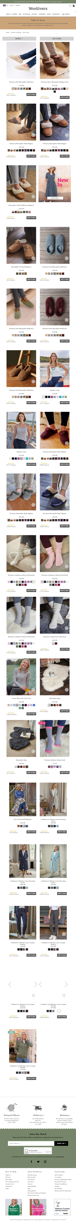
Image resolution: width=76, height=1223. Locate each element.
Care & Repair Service (12, 1181)
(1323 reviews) (11, 714)
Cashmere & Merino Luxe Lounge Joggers (23, 943)
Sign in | (12, 5)
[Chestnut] (45, 89)
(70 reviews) (10, 218)
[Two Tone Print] (14, 705)
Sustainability (32, 1186)
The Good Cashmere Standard (37, 1193)
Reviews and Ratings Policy (63, 1179)
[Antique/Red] (18, 826)
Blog (29, 1188)
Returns (7, 1177)
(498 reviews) (11, 156)
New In (8, 14)
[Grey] (16, 89)
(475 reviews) (14, 955)
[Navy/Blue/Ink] (27, 826)
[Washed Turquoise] (60, 397)
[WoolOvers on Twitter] (38, 1161)
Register (18, 5)
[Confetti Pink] (9, 582)
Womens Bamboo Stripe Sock (54, 760)
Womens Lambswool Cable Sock (54, 636)
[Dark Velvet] (23, 582)
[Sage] (24, 89)
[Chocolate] (55, 92)
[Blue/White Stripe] (11, 705)
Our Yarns (31, 1181)
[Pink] (18, 89)
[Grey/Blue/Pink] (52, 767)
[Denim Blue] (62, 89)
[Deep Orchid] (52, 397)
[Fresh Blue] (63, 397)
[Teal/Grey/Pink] (49, 767)
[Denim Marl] (55, 826)
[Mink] (42, 89)
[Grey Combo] (24, 826)
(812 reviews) (44, 1017)
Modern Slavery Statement (63, 1191)
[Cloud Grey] (27, 212)
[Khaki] (23, 708)
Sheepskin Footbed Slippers (21, 267)
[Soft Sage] (17, 585)
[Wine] (30, 89)
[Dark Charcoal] (49, 826)
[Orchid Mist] (25, 582)
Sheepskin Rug (54, 698)
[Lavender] (21, 826)
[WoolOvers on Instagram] (45, 1161)
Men (20, 14)
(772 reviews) (44, 98)
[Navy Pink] (57, 767)
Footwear (26, 14)
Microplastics (32, 1191)
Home (49, 14)
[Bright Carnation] (23, 585)
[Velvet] (25, 585)
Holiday (34, 14)
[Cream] (34, 582)
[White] (43, 397)
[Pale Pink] (57, 397)
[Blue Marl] (57, 826)
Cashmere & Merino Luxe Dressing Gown (53, 820)
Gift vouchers (59, 1175)
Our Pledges (58, 1188)
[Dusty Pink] (30, 212)
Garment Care (9, 1184)
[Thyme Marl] (56, 1011)
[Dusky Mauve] (50, 89)
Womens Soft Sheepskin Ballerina (21, 82)
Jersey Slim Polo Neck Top (21, 698)
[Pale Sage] (66, 397)
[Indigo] (11, 582)
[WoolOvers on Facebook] (31, 1161)
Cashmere (42, 14)
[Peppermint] (20, 708)
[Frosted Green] (20, 582)
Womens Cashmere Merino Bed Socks (21, 575)
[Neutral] (13, 89)
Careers (30, 1184)
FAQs (7, 1188)
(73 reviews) (13, 832)
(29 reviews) (10, 280)
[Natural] (49, 705)
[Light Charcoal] (24, 949)
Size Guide (8, 1179)
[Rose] (57, 705)
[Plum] (23, 150)
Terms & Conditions (61, 1184)
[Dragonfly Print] (9, 705)
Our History (31, 1179)
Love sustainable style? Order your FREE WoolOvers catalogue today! (38, 1)
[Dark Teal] (20, 150)
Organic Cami (55, 390)
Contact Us (8, 1186)
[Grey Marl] (55, 397)
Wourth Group (32, 1175)
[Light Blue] (21, 89)
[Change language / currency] (5, 6)
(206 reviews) (44, 650)
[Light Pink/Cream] (67, 89)
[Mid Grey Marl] (17, 705)
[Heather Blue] (34, 705)
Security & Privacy (60, 1181)
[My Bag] (73, 5)
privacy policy (60, 1156)
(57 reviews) (44, 711)
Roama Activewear (33, 1195)
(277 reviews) (44, 403)
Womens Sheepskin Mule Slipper (21, 143)
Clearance (56, 14)
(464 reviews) (44, 773)
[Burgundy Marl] (27, 949)
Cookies (57, 1186)
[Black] (64, 89)
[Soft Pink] (55, 767)
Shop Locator (32, 1177)
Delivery (8, 1175)
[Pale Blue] (31, 705)
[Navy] (53, 89)
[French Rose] (28, 705)
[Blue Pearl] (31, 582)
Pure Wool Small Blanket (23, 819)
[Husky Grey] (14, 582)
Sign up (60, 1143)
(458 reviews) (44, 832)
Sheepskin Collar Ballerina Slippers (21, 205)
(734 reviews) (11, 591)
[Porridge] (17, 582)
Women (14, 14)
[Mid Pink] (28, 582)
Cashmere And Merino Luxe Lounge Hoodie (53, 1005)
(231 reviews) (11, 95)
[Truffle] (27, 89)
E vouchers (58, 1177)
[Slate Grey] (60, 705)
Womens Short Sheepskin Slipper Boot (55, 82)
